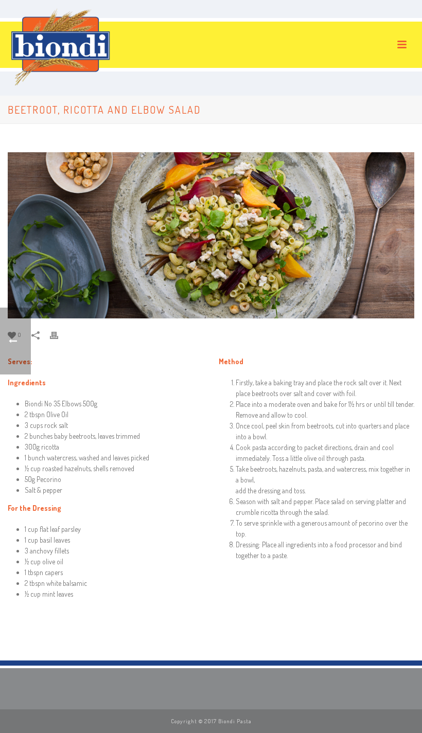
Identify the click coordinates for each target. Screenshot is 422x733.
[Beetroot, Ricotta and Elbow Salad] (211, 235)
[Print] (59, 334)
